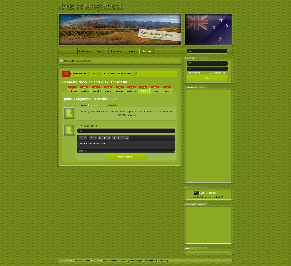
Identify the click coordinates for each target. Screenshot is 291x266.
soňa (83, 105)
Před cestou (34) (110, 261)
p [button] (85, 151)
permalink (113, 105)
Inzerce (108, 89)
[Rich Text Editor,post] (126, 145)
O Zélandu (72, 89)
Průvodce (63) (136, 261)
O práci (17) (124, 261)
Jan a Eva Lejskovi (82, 261)
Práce (95, 74)
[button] (81, 138)
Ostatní (155, 89)
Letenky (119, 89)
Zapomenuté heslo (217, 73)
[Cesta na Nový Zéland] (67, 74)
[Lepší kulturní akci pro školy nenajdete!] (75, 61)
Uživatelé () (163, 261)
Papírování (131, 89)
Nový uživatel (194, 73)
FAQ (167, 89)
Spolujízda (84, 89)
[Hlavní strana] (91, 11)
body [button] (81, 151)
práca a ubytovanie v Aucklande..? (118, 74)
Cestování (96, 89)
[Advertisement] (208, 135)
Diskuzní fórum (79, 74)
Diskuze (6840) (150, 261)
